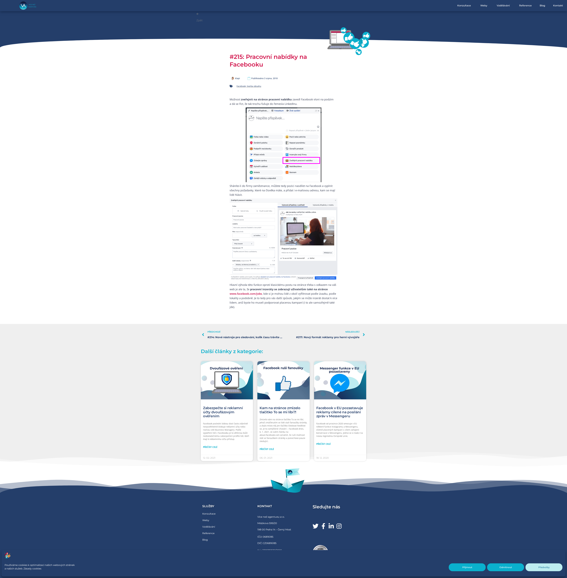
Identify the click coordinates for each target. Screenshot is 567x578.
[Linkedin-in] (331, 526)
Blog (542, 5)
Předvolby (544, 567)
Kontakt (558, 5)
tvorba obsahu (254, 86)
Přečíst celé (210, 447)
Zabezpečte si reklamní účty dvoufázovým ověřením (223, 412)
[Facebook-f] (323, 526)
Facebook (241, 86)
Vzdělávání (503, 5)
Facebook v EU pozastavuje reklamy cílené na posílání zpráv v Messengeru (339, 412)
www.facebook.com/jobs (246, 293)
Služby (208, 506)
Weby (483, 5)
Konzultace (464, 5)
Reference (525, 5)
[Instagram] (339, 526)
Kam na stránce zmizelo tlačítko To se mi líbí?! (280, 410)
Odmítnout (505, 567)
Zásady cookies (32, 568)
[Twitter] (315, 526)
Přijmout (467, 567)
